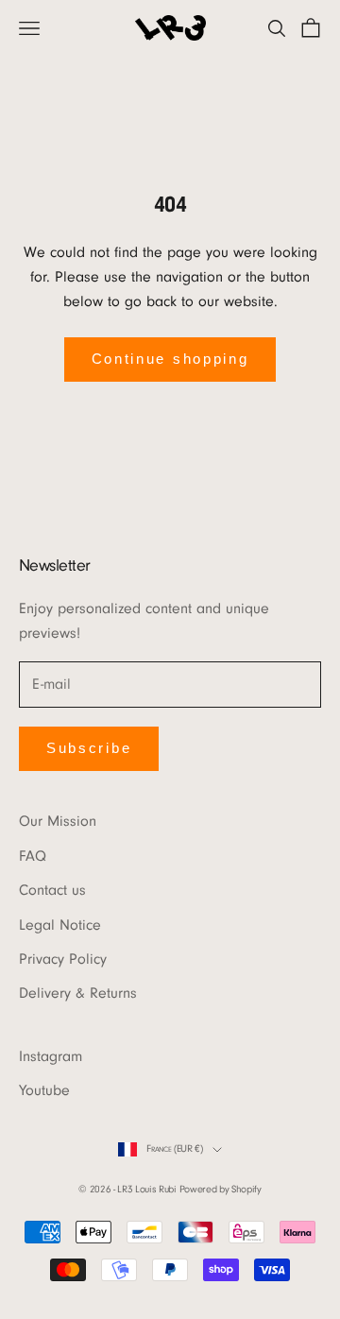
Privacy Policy (63, 959)
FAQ (32, 856)
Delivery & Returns (78, 993)
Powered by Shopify (220, 1189)
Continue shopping (170, 359)
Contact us (52, 890)
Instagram (50, 1056)
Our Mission (57, 821)
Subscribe (88, 748)
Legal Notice (60, 925)
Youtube (44, 1090)
